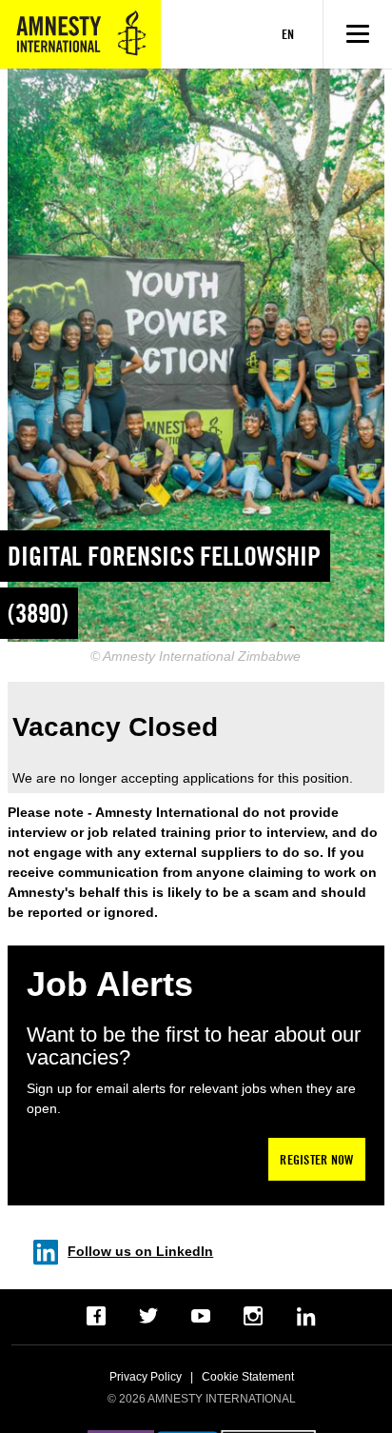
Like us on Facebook (96, 1316)
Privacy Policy (145, 1376)
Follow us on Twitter (149, 1316)
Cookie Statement (248, 1376)
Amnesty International (80, 34)
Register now (316, 1159)
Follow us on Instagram (253, 1316)
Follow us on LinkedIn (140, 1251)
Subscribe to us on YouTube (201, 1316)
